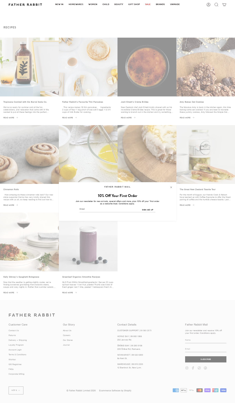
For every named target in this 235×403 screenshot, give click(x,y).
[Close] (171, 187)
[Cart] (224, 4)
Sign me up (147, 210)
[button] (76, 4)
